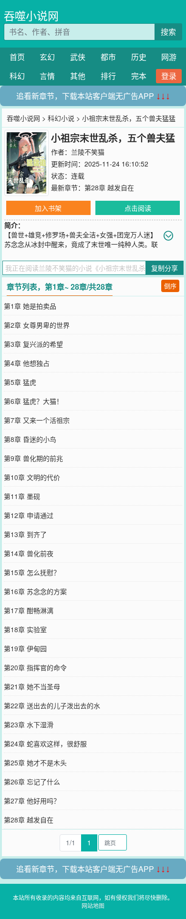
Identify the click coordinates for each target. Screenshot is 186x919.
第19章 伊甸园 (25, 648)
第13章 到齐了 (25, 534)
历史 (138, 56)
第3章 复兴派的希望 (33, 344)
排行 (108, 75)
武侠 (77, 56)
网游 (168, 56)
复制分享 (164, 268)
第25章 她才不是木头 (35, 762)
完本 (138, 75)
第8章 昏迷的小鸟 (30, 439)
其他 (77, 75)
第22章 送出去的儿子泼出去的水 (52, 705)
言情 (47, 75)
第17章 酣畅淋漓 (28, 610)
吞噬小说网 (31, 15)
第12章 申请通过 (28, 515)
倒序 (170, 285)
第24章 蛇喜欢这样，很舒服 (45, 743)
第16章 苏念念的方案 (35, 591)
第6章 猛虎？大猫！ (33, 401)
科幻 (17, 75)
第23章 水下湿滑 (28, 724)
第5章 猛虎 (20, 382)
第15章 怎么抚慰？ (32, 572)
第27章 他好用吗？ (32, 800)
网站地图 (93, 905)
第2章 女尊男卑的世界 (37, 325)
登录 (168, 75)
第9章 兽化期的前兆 (33, 458)
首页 (17, 56)
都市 (108, 56)
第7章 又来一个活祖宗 (37, 420)
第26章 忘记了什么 (32, 781)
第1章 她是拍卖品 (30, 306)
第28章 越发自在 (109, 187)
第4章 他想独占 (27, 363)
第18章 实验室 (25, 629)
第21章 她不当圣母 (32, 686)
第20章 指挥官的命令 (35, 667)
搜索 (168, 31)
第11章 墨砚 (22, 496)
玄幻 (47, 56)
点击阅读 (137, 208)
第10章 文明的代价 (32, 477)
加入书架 (48, 208)
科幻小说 (61, 118)
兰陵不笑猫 (87, 151)
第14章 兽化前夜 (28, 553)
